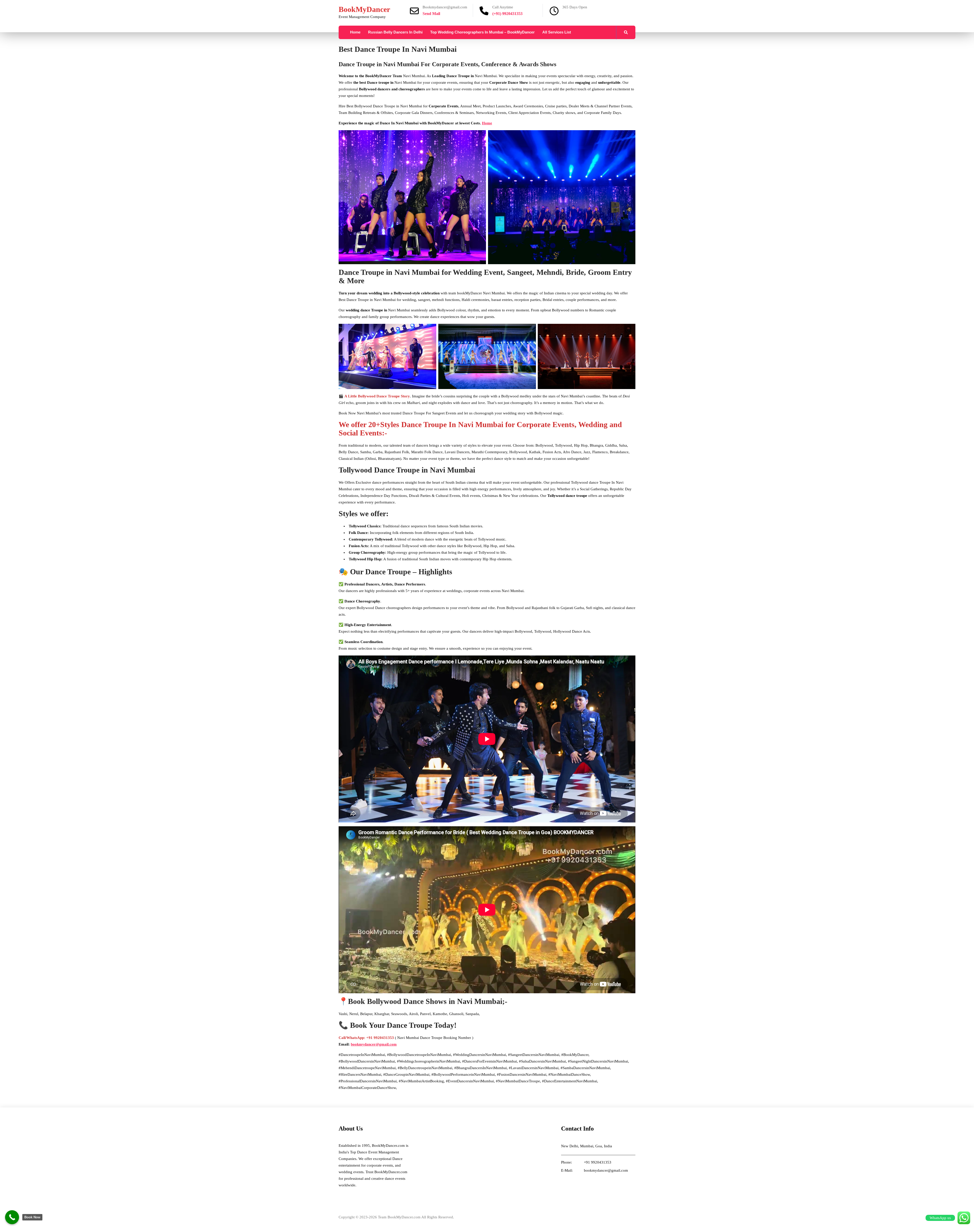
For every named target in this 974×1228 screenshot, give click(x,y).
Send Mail (431, 13)
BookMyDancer (364, 9)
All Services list (556, 32)
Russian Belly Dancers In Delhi (395, 32)
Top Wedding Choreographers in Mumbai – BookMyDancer (482, 32)
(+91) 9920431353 (507, 13)
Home (355, 32)
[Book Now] (12, 1217)
